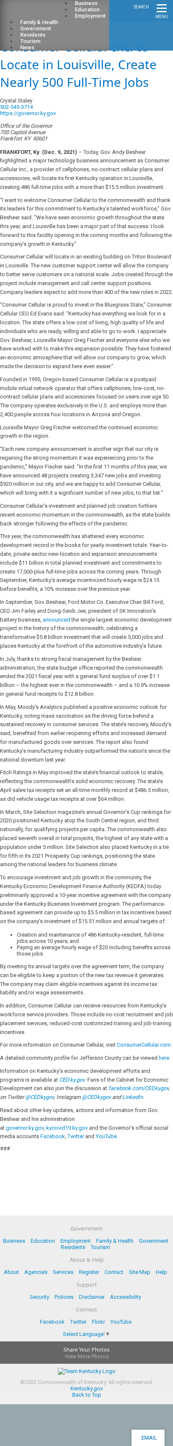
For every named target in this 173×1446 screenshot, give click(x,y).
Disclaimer (92, 1297)
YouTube (106, 1136)
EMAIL (148, 1438)
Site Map (139, 1272)
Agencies (35, 1272)
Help (161, 1272)
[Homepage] (40, 13)
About (11, 1272)
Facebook (52, 1136)
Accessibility (125, 1297)
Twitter (76, 1136)
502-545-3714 (16, 107)
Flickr (98, 1322)
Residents (73, 1247)
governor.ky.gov (25, 1128)
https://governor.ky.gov (28, 113)
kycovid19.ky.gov (67, 1128)
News (27, 47)
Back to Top (86, 1395)
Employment (90, 16)
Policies (64, 1297)
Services (63, 1272)
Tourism (100, 1247)
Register (89, 1272)
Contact (114, 1272)
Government (153, 1241)
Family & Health (115, 1241)
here (164, 1058)
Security (39, 1297)
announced (56, 620)
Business (14, 1241)
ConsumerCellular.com (144, 1045)
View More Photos (87, 1356)
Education (43, 1241)
